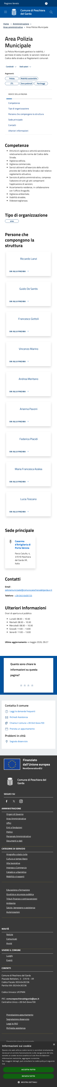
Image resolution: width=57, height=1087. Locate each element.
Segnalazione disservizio (17, 1019)
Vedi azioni (24, 66)
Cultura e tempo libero (16, 858)
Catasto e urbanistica (16, 872)
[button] (28, 1082)
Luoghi (9, 955)
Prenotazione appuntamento (19, 1014)
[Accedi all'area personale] (46, 3)
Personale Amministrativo (18, 836)
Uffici (8, 823)
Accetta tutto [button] (28, 1069)
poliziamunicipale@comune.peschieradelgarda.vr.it (28, 590)
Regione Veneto (11, 3)
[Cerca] (51, 12)
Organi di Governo (14, 814)
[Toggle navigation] (5, 12)
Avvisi (9, 943)
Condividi (10, 66)
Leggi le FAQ (12, 1023)
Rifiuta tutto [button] (28, 1076)
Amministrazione (21, 23)
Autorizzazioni (13, 912)
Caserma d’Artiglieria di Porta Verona (23, 544)
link (3, 1064)
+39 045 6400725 (23, 595)
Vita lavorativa (13, 863)
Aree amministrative (13, 27)
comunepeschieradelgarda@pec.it (22, 998)
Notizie (9, 934)
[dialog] (28, 1064)
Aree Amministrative (16, 818)
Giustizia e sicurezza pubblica (20, 894)
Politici (9, 832)
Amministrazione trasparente (20, 1041)
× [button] (54, 1045)
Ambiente (10, 903)
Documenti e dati (14, 840)
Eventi (9, 960)
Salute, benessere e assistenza (20, 907)
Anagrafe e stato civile (16, 854)
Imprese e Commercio (16, 867)
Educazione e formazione (18, 890)
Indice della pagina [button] (17, 94)
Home (6, 23)
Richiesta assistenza (15, 1028)
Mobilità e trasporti (15, 876)
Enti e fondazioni (14, 827)
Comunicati (11, 939)
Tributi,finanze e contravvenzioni (21, 898)
